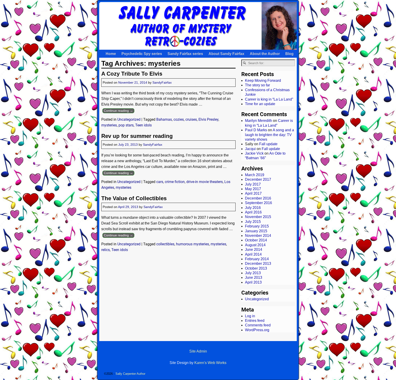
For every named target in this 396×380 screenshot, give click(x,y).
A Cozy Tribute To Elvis (131, 74)
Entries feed (254, 321)
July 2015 (253, 222)
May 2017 (253, 189)
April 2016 (253, 212)
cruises (191, 119)
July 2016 (253, 208)
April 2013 (253, 282)
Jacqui (250, 149)
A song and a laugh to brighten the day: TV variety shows (269, 134)
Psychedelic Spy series (141, 54)
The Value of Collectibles (134, 198)
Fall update (268, 144)
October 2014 (256, 240)
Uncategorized (128, 119)
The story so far (257, 85)
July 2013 (253, 273)
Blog (289, 54)
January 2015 (256, 231)
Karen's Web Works (210, 363)
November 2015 (258, 217)
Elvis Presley (208, 119)
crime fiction (175, 182)
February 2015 (257, 226)
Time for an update (260, 104)
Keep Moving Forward (263, 80)
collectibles (165, 244)
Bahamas (164, 119)
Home (111, 54)
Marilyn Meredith (258, 121)
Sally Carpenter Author (130, 373)
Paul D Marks (256, 130)
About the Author (265, 54)
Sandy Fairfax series (185, 54)
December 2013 (258, 263)
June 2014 (253, 250)
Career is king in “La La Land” (269, 99)
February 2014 (257, 259)
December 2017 (258, 179)
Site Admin (198, 351)
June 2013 (253, 277)
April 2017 (253, 193)
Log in (250, 316)
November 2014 (258, 236)
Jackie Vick (254, 153)
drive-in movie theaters (204, 182)
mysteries (109, 125)
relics (105, 250)
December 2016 (258, 198)
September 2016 (258, 203)
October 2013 (256, 268)
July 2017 (253, 184)
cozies (178, 119)
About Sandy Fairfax (226, 54)
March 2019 (254, 175)
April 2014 (253, 254)
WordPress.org (257, 330)
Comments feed (258, 325)
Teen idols (143, 125)
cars (159, 182)
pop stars (126, 125)
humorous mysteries (192, 244)
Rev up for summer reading (137, 136)
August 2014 (255, 245)
